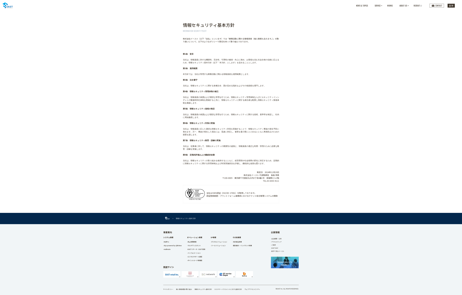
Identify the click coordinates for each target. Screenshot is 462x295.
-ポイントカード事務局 (194, 260)
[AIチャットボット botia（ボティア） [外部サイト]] (244, 276)
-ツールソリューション (218, 245)
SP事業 (213, 237)
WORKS (390, 5)
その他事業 (237, 237)
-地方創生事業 (237, 242)
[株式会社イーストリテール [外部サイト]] (171, 276)
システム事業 (168, 237)
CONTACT (438, 5)
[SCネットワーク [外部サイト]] (208, 276)
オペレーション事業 (194, 237)
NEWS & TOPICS (362, 5)
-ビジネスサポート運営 (194, 257)
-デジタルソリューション (219, 242)
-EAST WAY (274, 248)
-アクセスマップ (276, 242)
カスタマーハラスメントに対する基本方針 (228, 289)
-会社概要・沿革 (276, 239)
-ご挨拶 (273, 245)
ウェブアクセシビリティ (252, 289)
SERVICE (378, 5)
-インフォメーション (194, 253)
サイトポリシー (168, 289)
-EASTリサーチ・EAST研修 (196, 249)
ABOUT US (403, 5)
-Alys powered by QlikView (172, 245)
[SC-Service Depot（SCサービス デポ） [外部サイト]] (226, 276)
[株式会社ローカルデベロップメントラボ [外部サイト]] (190, 276)
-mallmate (166, 249)
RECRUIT (417, 5)
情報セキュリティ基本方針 (203, 289)
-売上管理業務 (191, 242)
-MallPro (166, 242)
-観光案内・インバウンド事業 (242, 245)
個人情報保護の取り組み (184, 289)
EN (452, 5)
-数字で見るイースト (277, 251)
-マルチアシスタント (194, 245)
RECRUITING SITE (284, 263)
